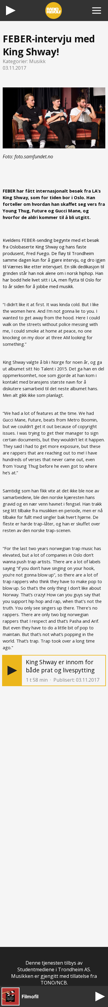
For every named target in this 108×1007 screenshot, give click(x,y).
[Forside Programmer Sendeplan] (96, 10)
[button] (12, 671)
